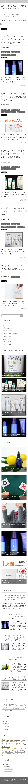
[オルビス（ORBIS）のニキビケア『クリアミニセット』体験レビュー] (14, 74)
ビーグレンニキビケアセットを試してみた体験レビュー (14, 211)
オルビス (13, 741)
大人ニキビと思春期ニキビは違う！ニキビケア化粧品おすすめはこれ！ (14, 598)
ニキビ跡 (4, 748)
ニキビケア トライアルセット (9, 54)
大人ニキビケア (21, 112)
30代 (12, 740)
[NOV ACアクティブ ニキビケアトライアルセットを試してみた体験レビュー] (14, 189)
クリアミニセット (20, 741)
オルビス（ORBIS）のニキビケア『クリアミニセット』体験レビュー (13, 39)
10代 (4, 740)
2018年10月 (5, 726)
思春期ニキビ (11, 754)
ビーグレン (8, 750)
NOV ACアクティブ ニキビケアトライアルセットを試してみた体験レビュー (14, 154)
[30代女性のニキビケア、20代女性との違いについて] (14, 297)
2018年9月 (5, 729)
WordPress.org (8, 771)
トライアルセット (9, 744)
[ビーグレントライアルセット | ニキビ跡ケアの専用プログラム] (14, 131)
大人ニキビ (9, 752)
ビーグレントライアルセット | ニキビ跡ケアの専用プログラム (13, 96)
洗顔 (22, 753)
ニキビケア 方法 (7, 339)
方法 (18, 753)
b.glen (24, 740)
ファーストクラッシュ (18, 750)
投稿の (7, 766)
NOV (3, 741)
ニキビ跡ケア (10, 748)
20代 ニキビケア (5, 52)
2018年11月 (5, 724)
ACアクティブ (17, 740)
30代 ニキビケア (15, 52)
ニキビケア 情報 (7, 336)
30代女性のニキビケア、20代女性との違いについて (13, 268)
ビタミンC (17, 748)
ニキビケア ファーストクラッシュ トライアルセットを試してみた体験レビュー (15, 638)
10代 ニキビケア (7, 325)
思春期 (4, 753)
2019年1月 (5, 721)
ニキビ (19, 744)
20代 (8, 740)
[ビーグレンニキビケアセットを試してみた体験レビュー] (14, 246)
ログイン (6, 764)
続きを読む (24, 85)
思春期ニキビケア (7, 344)
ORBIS (8, 741)
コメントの (8, 769)
